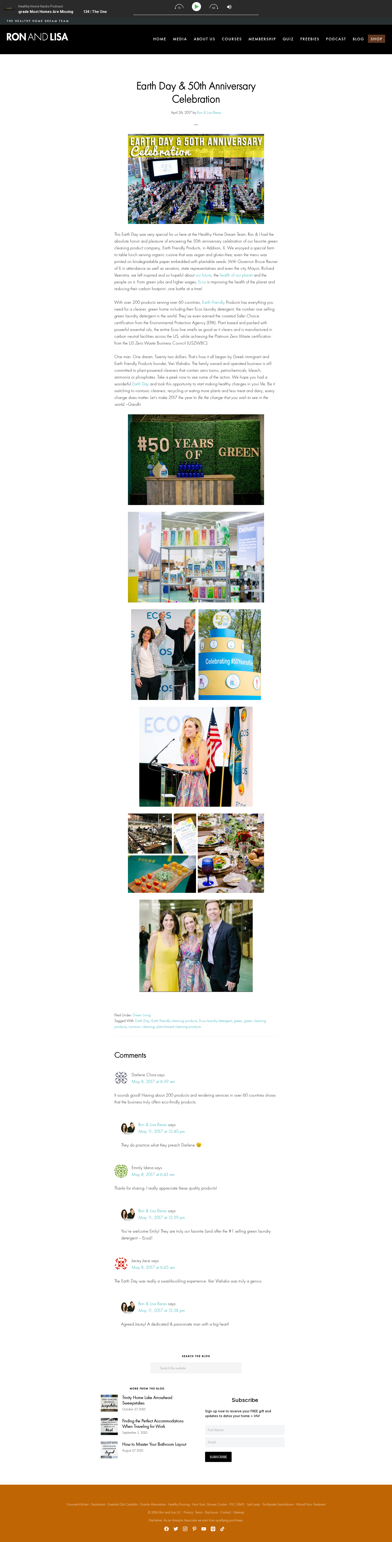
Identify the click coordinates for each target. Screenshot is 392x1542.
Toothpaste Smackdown (278, 1504)
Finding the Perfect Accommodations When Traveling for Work (153, 1423)
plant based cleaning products (179, 1026)
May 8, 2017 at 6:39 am (153, 1081)
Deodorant (98, 1504)
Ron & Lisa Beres (152, 1124)
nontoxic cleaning (142, 1026)
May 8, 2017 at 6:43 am (153, 1174)
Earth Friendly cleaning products (174, 1020)
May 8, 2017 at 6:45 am (153, 1267)
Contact (225, 1512)
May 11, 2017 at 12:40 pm (161, 1131)
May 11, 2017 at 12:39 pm (161, 1217)
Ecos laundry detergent (215, 1020)
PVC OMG (237, 1504)
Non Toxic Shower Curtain (209, 1504)
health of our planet (236, 275)
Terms (198, 1512)
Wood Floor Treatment (311, 1504)
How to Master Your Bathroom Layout (154, 1444)
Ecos (202, 282)
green (238, 1020)
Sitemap (238, 1512)
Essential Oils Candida (122, 1504)
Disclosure (211, 1512)
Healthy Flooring (179, 1504)
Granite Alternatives (153, 1504)
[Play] (197, 6)
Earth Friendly (213, 302)
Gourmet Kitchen (78, 1504)
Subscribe (218, 1457)
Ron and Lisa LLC (170, 1512)
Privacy (188, 1512)
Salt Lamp (253, 1504)
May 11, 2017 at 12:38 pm (161, 1310)
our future (203, 275)
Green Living (141, 1015)
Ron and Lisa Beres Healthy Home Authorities (37, 37)
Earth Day (140, 384)
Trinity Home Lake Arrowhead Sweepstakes (147, 1400)
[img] (179, 6)
